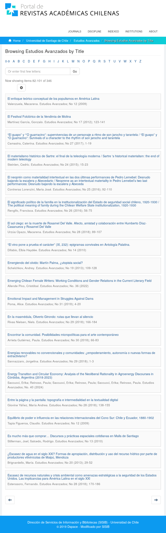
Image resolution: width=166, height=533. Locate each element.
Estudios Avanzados (87, 40)
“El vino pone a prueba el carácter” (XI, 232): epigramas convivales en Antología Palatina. (69, 244)
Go (75, 71)
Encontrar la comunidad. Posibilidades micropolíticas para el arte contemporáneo (63, 334)
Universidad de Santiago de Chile (47, 40)
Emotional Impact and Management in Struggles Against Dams (50, 298)
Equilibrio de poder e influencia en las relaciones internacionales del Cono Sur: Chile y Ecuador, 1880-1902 (81, 418)
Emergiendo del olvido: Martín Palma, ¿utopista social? (45, 262)
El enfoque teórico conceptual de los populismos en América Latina (53, 98)
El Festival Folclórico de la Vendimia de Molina (39, 116)
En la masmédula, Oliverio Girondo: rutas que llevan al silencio (50, 316)
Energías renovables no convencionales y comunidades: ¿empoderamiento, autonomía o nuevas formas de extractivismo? (81, 354)
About (153, 31)
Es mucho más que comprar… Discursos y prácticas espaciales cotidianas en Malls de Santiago (73, 436)
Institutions (133, 31)
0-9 (7, 61)
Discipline (94, 31)
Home (17, 40)
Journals (74, 31)
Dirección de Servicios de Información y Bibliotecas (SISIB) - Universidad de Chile (83, 522)
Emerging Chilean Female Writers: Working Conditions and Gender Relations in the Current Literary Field (80, 280)
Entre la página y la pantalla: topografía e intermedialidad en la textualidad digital (63, 400)
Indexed (113, 31)
